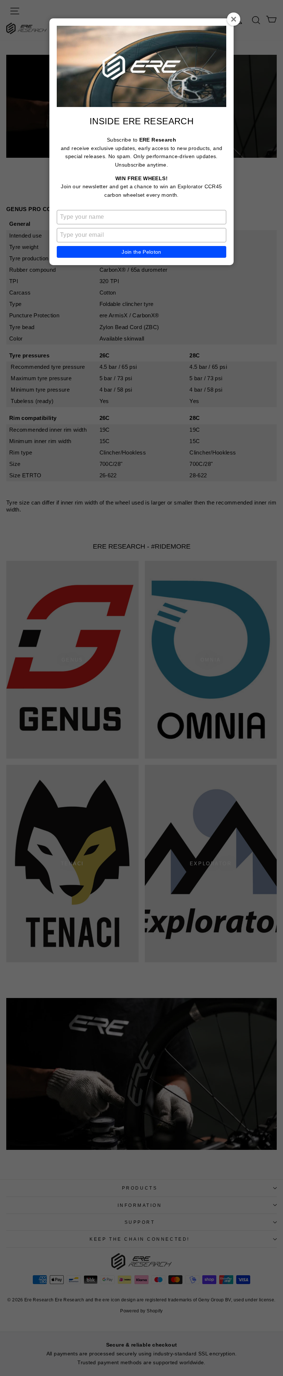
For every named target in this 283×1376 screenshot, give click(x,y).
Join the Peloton (141, 252)
